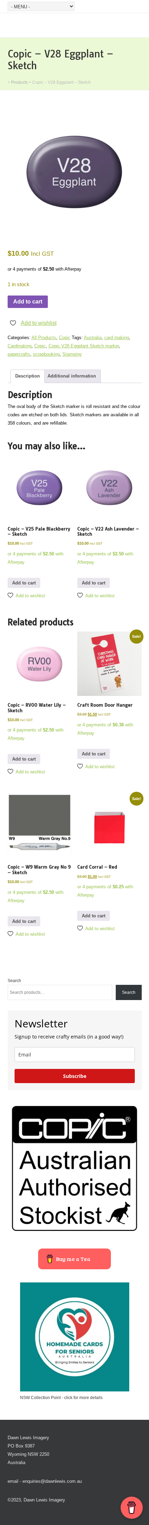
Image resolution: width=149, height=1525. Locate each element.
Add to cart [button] (24, 583)
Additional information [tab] (71, 376)
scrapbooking (46, 354)
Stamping (71, 354)
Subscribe (74, 1076)
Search (14, 980)
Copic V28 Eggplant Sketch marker (84, 345)
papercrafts (19, 354)
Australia (93, 337)
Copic (64, 337)
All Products (44, 337)
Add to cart (27, 302)
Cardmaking (20, 345)
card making (116, 337)
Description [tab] (27, 376)
